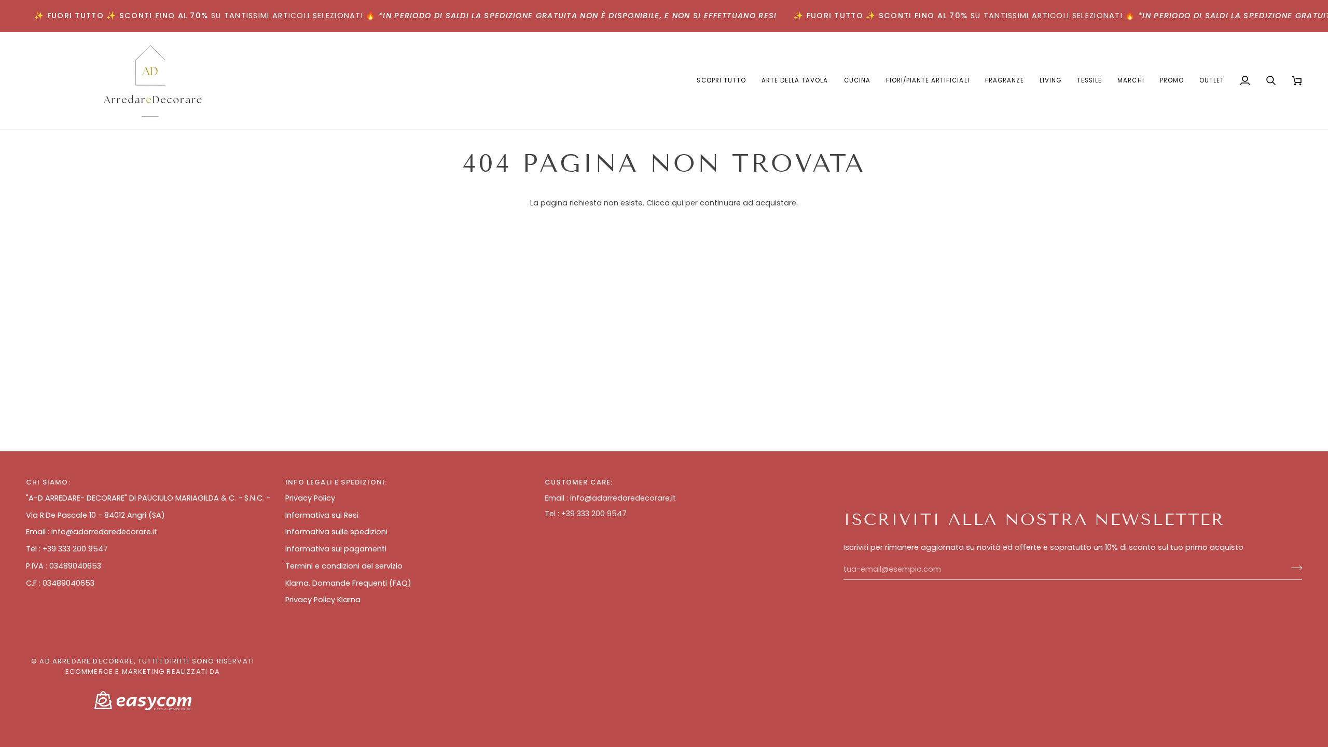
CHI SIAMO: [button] (48, 482)
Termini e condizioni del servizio (344, 566)
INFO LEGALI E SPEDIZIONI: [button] (336, 482)
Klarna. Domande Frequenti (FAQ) (348, 583)
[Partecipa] (1293, 568)
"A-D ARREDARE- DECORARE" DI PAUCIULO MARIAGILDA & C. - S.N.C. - (148, 498)
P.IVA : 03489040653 (63, 566)
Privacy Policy (310, 498)
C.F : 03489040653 (60, 583)
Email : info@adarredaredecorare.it (91, 532)
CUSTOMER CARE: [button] (579, 482)
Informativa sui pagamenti (335, 549)
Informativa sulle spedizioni (336, 532)
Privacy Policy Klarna (323, 599)
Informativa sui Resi (321, 515)
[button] (795, 80)
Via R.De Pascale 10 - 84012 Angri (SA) (95, 515)
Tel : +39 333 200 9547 (67, 549)
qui (677, 203)
